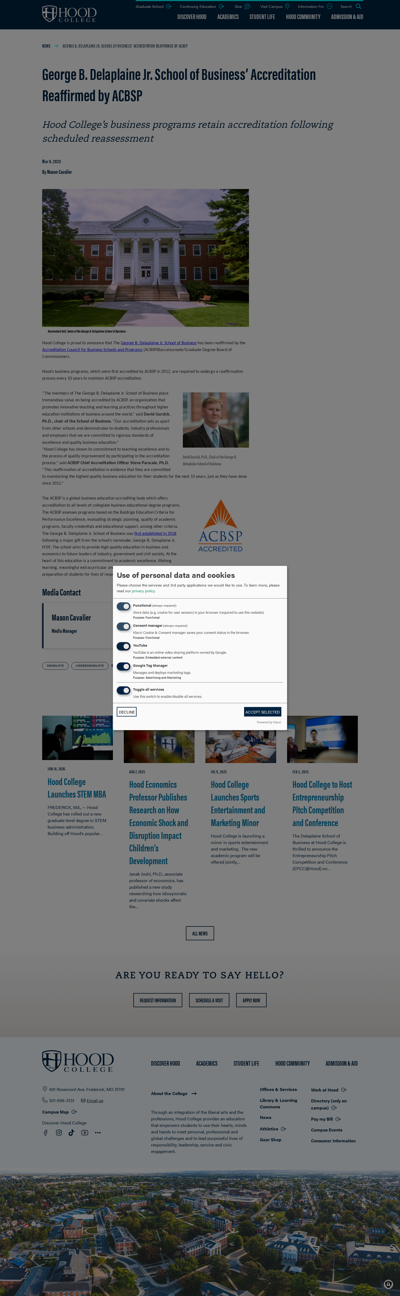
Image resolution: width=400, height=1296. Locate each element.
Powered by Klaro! (269, 722)
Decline (127, 712)
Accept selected (262, 712)
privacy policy (143, 590)
